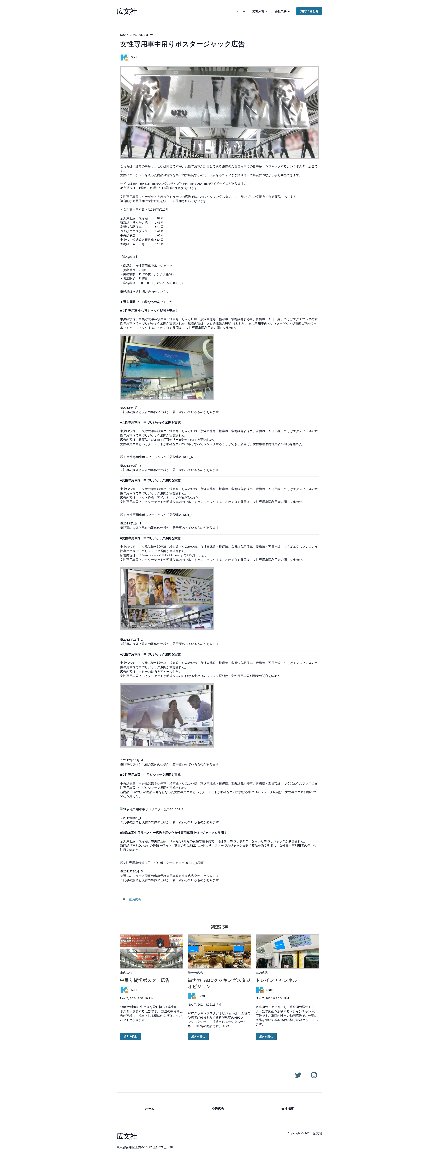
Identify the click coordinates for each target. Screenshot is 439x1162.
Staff (134, 57)
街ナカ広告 (195, 973)
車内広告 (135, 899)
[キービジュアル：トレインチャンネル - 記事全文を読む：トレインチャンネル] (287, 951)
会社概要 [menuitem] (287, 1108)
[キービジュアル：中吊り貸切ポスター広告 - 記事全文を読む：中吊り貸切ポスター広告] (151, 951)
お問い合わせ (309, 11)
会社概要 (281, 11)
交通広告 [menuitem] (218, 1108)
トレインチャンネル (276, 980)
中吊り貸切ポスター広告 (145, 980)
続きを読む (130, 1036)
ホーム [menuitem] (150, 1108)
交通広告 (258, 11)
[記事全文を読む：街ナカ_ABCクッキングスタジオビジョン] (219, 951)
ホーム (241, 11)
